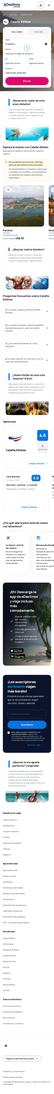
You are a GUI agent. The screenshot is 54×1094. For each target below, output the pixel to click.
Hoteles (6, 837)
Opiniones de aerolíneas (14, 893)
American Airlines (11, 949)
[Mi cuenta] (40, 5)
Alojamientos (9, 825)
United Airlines (9, 955)
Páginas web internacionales (20, 1058)
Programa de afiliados (13, 1012)
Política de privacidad (12, 1077)
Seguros (7, 854)
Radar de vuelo (9, 876)
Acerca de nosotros (12, 1006)
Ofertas (6, 849)
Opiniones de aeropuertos (15, 905)
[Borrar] (46, 44)
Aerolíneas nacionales (13, 887)
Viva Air (6, 967)
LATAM (6, 990)
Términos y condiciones (14, 1071)
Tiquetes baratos (11, 831)
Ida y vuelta (16, 31)
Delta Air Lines (9, 961)
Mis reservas (9, 1017)
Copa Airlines (9, 938)
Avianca (6, 973)
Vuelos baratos (10, 820)
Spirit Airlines (9, 984)
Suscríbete (27, 724)
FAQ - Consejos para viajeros (16, 922)
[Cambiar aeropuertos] (27, 48)
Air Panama (8, 944)
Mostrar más (34, 745)
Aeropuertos (9, 899)
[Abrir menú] (48, 5)
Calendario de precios (13, 911)
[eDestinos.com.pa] (4, 15)
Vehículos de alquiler (12, 843)
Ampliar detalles (37, 463)
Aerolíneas (13, 14)
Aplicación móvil (10, 870)
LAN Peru (7, 979)
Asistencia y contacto (13, 1023)
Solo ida (39, 31)
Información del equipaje (14, 916)
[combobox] (24, 44)
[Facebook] (6, 1046)
